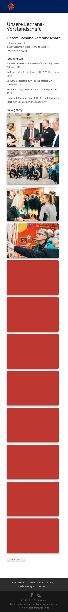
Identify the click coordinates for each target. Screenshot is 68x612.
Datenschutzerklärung (40, 582)
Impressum (18, 582)
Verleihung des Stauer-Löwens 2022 (25, 72)
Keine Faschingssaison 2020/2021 (24, 89)
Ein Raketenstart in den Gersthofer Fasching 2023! (33, 63)
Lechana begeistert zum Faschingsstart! (28, 80)
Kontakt (43, 586)
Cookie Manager (26, 586)
